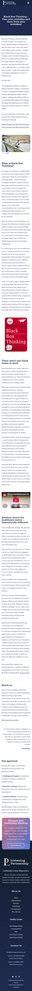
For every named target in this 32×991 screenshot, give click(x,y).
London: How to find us (16, 958)
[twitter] (16, 976)
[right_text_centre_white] (9, 2)
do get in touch (25, 673)
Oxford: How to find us (16, 964)
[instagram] (19, 976)
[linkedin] (13, 976)
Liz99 (7, 153)
